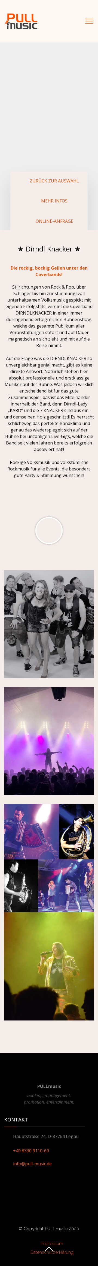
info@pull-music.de (32, 1164)
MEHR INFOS (54, 201)
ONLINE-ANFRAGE (54, 221)
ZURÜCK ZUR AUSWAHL (54, 181)
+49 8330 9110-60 (31, 1151)
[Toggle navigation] (89, 21)
